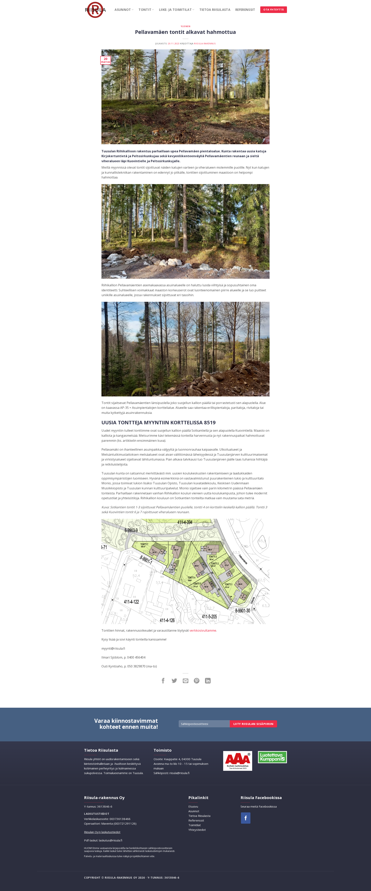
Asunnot (123, 10)
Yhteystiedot (197, 830)
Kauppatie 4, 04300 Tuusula (182, 759)
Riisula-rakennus (205, 43)
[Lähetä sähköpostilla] (185, 681)
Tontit (145, 10)
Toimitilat (194, 825)
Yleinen (186, 26)
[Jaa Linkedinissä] (208, 681)
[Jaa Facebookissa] (163, 681)
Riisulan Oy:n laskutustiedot (102, 832)
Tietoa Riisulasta (214, 10)
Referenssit (245, 10)
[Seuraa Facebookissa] (245, 818)
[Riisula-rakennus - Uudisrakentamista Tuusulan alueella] (96, 9)
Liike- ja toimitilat (175, 10)
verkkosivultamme (203, 630)
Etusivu (193, 806)
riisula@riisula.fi (179, 773)
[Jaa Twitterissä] (174, 681)
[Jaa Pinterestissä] (196, 681)
